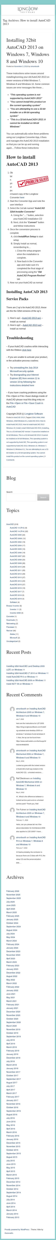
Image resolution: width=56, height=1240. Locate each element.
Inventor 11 (14, 609)
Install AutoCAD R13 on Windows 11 (22, 676)
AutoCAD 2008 (16, 559)
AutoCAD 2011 (16, 570)
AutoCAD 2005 (16, 549)
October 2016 (12, 1107)
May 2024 (10, 937)
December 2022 (13, 972)
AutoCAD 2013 (19, 417)
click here (26, 350)
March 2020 (11, 1025)
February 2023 (12, 965)
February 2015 (12, 1178)
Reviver (9, 630)
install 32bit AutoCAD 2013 (31, 428)
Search (9, 492)
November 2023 (13, 954)
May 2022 (10, 979)
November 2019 (13, 1029)
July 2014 (10, 1199)
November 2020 (13, 1015)
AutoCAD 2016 (16, 588)
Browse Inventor (12, 605)
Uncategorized (12, 641)
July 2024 (10, 933)
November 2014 (13, 1185)
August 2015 (11, 1157)
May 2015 (10, 1167)
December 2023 (13, 951)
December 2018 (13, 1057)
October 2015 (12, 1149)
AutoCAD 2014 (16, 581)
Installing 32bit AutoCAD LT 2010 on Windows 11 (27, 673)
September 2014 (13, 1192)
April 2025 (10, 908)
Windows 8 (10, 449)
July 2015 (10, 1160)
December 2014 (13, 1181)
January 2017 (12, 1100)
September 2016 (13, 1110)
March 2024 (11, 940)
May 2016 (10, 1125)
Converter (10, 616)
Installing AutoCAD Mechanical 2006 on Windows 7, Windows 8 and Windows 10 (31, 754)
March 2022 (11, 983)
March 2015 (11, 1174)
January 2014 (12, 1213)
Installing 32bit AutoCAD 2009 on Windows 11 (26, 680)
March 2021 (11, 1001)
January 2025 (12, 919)
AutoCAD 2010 (16, 566)
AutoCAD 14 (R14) (17, 531)
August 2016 (11, 1114)
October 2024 (12, 923)
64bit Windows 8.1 (21, 421)
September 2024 (13, 926)
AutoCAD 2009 (16, 563)
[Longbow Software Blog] (28, 10)
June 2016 (10, 1121)
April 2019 (10, 1043)
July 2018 (10, 1061)
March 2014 (11, 1210)
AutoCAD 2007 (16, 556)
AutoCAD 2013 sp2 (32, 325)
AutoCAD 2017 (16, 591)
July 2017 (10, 1086)
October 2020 (12, 1018)
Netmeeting (10, 623)
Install (18, 428)
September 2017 (13, 1079)
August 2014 (11, 1196)
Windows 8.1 (20, 449)
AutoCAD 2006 (16, 552)
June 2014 (10, 1203)
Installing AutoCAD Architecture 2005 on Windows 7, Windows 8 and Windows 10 (31, 712)
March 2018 (11, 1064)
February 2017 (12, 1096)
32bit (34, 417)
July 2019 (10, 1040)
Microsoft (13, 637)
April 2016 (10, 1128)
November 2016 (13, 1103)
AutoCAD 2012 (16, 573)
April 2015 (10, 1171)
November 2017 (13, 1071)
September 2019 (13, 1036)
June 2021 (10, 993)
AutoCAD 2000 (16, 534)
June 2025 (10, 905)
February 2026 (12, 891)
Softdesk (13, 602)
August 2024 (11, 930)
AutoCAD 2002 (16, 542)
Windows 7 (42, 446)
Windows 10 (32, 446)
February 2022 (12, 986)
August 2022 (11, 976)
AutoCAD (10, 524)
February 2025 (12, 915)
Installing (45, 428)
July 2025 (10, 901)
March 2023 (11, 962)
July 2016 (10, 1118)
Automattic (9, 1233)
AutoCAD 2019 (16, 598)
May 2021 (10, 997)
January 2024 (12, 947)
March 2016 (11, 1132)
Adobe (12, 634)
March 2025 (11, 912)
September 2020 (13, 1022)
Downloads (10, 620)
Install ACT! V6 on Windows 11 (19, 683)
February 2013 (12, 1217)
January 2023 (12, 969)
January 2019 (12, 1054)
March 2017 (11, 1093)
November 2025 (13, 894)
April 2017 (10, 1089)
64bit (38, 417)
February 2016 (12, 1135)
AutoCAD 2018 (16, 595)
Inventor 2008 (15, 612)
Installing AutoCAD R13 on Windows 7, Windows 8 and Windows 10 (31, 841)
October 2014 (12, 1188)
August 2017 (11, 1082)
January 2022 (12, 990)
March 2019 (11, 1047)
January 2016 (12, 1139)
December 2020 (13, 1011)
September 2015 (13, 1153)
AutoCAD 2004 (16, 545)
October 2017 (12, 1075)
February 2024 (12, 944)
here (22, 197)
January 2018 (12, 1068)
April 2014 (10, 1206)
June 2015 (10, 1164)
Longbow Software (34, 414)
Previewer (10, 627)
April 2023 (10, 958)
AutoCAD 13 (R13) (17, 527)
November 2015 (13, 1146)
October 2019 (12, 1032)
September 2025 (13, 898)
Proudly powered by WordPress (17, 1230)
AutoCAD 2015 (16, 584)
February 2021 (12, 1004)
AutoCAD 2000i (16, 538)
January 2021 (12, 1008)
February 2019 (12, 1050)
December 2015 (13, 1142)
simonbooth (35, 66)
